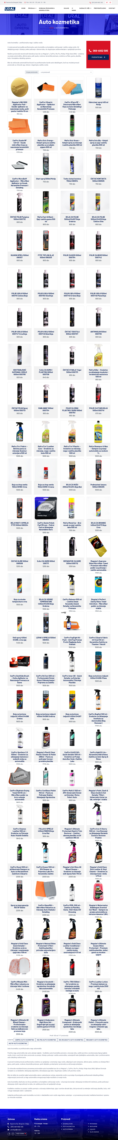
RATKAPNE (93, 1126)
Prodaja (31, 8)
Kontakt (112, 8)
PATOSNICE (93, 1124)
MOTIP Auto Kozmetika (18, 1043)
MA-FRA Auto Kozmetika (46, 1040)
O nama (74, 9)
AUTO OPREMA (68, 1129)
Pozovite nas (97, 57)
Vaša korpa (20, 1133)
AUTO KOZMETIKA (69, 1126)
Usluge (66, 8)
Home (23, 8)
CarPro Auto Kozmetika (24, 1040)
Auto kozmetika (62, 28)
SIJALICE (92, 1129)
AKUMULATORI (68, 1124)
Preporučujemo (100, 8)
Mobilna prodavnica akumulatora (46, 9)
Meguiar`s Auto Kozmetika (96, 1040)
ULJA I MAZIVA (94, 1132)
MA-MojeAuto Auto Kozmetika (71, 1040)
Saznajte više (84, 8)
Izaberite (10, 1040)
